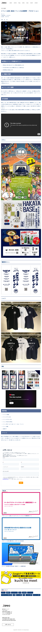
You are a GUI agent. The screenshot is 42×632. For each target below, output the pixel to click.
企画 (14, 594)
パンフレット (30, 592)
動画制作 (8, 592)
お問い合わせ (8, 624)
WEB (20, 592)
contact (36, 2)
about (11, 2)
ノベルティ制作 (29, 594)
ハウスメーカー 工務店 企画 (6, 594)
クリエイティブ (14, 592)
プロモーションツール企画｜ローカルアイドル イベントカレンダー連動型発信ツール (17, 515)
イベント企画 (3, 8)
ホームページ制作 (37, 594)
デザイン (3, 592)
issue (27, 2)
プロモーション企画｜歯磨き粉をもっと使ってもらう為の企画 (13, 540)
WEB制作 (24, 592)
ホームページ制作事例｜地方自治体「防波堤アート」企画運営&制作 (14, 566)
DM (23, 594)
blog (19, 2)
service (15, 2)
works (23, 2)
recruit (31, 2)
